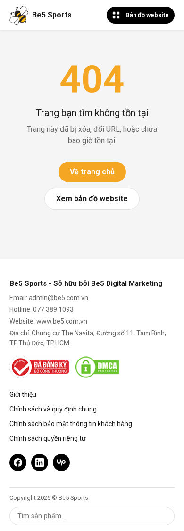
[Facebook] (17, 462)
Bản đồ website (147, 14)
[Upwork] (61, 462)
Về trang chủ (92, 171)
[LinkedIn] (39, 462)
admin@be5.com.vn (58, 297)
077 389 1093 (53, 309)
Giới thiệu (22, 394)
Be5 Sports (52, 14)
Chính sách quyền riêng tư (47, 438)
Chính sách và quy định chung (53, 409)
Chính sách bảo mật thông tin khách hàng (70, 424)
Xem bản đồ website (92, 198)
